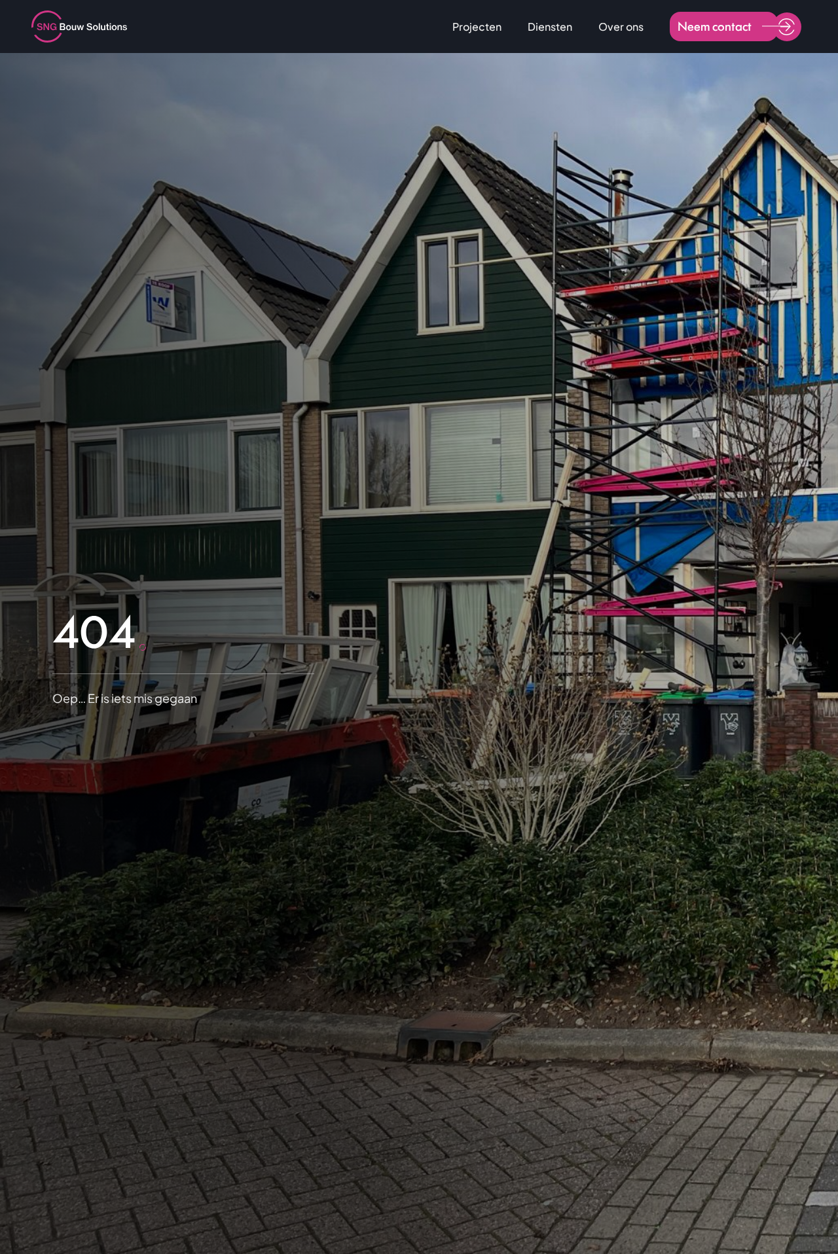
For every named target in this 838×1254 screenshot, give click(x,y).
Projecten (476, 26)
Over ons (621, 26)
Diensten (550, 26)
